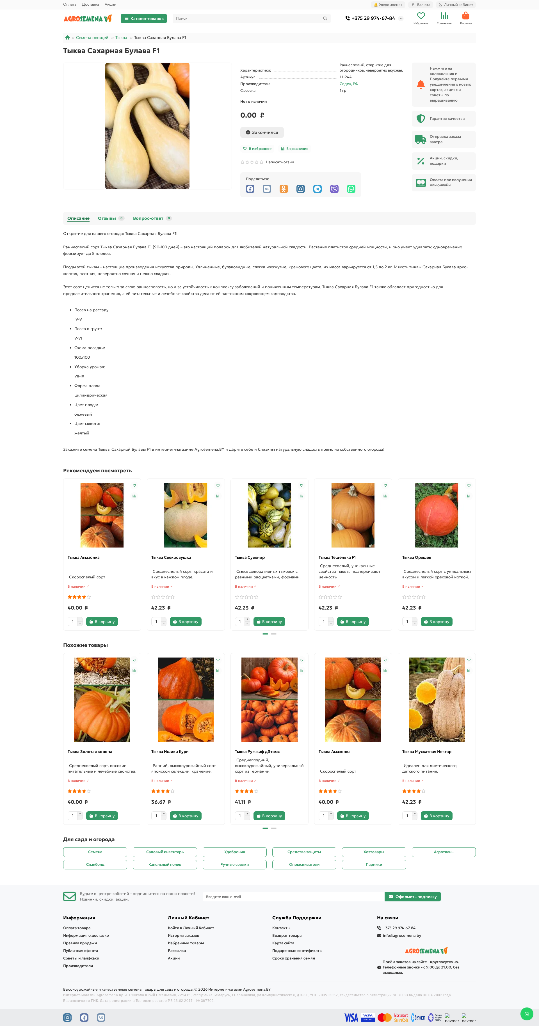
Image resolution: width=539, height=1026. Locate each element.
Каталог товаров (147, 18)
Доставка (90, 4)
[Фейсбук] (250, 189)
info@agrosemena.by (402, 935)
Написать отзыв (279, 162)
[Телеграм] (317, 189)
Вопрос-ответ (151, 218)
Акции (110, 4)
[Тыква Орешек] (436, 515)
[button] (63, 553)
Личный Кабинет (188, 918)
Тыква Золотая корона (90, 751)
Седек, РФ (349, 83)
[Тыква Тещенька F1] (353, 515)
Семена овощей (92, 37)
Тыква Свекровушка (171, 557)
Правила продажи (80, 943)
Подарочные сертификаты (297, 950)
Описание (78, 218)
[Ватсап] (351, 189)
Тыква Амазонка (84, 557)
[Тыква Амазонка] (102, 515)
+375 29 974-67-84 (373, 18)
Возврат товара (287, 935)
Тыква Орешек (416, 557)
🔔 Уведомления (388, 5)
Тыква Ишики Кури (170, 751)
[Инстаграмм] (300, 189)
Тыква (121, 37)
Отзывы (110, 218)
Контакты (281, 928)
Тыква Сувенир (250, 557)
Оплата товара (76, 928)
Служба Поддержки (296, 918)
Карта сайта (283, 943)
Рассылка (177, 950)
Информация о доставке (86, 935)
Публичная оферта (80, 950)
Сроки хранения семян (293, 958)
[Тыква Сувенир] (269, 515)
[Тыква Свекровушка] (185, 515)
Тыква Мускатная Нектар (426, 751)
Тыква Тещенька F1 (337, 557)
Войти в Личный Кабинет (191, 928)
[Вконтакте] (267, 189)
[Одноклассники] (284, 189)
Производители (78, 965)
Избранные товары (186, 943)
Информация (79, 918)
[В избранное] (134, 485)
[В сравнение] (134, 496)
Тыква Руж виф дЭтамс (257, 751)
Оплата (69, 4)
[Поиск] (325, 18)
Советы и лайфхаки (81, 958)
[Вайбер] (334, 189)
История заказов (183, 935)
